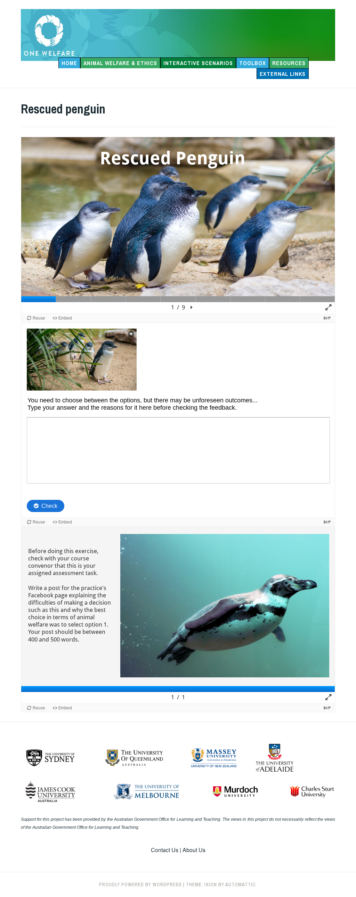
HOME (69, 63)
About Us (194, 850)
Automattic (240, 884)
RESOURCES (289, 63)
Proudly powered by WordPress (140, 884)
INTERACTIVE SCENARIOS (198, 63)
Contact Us (164, 850)
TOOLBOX (252, 63)
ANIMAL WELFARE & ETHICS (120, 63)
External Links (283, 74)
